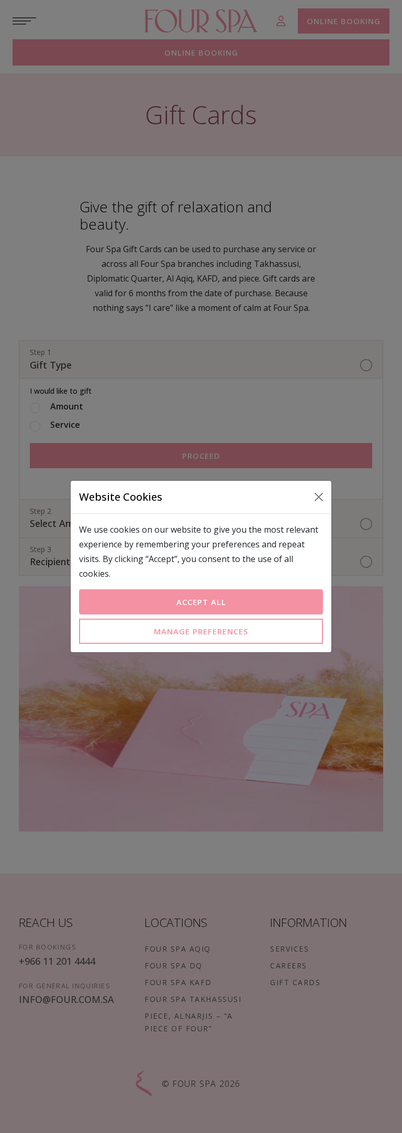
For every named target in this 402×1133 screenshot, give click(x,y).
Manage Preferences (201, 631)
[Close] (318, 497)
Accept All (201, 602)
